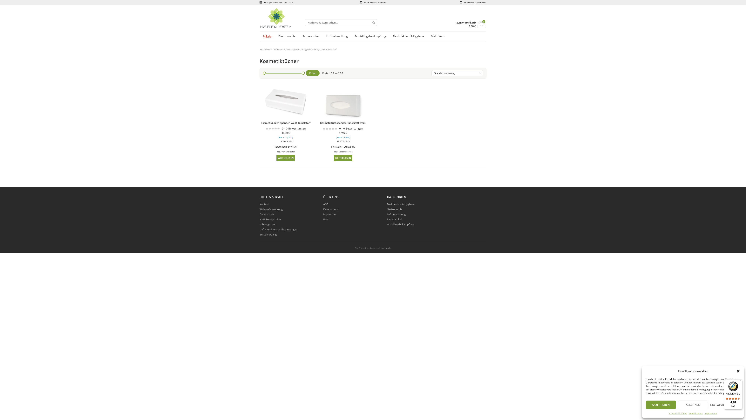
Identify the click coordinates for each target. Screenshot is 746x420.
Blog (325, 219)
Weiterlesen (286, 157)
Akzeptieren (661, 405)
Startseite (265, 49)
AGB (325, 204)
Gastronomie (287, 36)
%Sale (267, 36)
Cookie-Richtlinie (678, 413)
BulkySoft (349, 146)
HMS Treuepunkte (270, 219)
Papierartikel (310, 36)
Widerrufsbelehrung (271, 209)
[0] (481, 27)
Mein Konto (438, 36)
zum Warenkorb (466, 22)
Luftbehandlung (337, 36)
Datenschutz (696, 413)
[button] (738, 371)
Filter (312, 73)
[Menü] (739, 381)
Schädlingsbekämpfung (370, 36)
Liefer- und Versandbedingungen (278, 229)
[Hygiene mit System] (282, 18)
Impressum (711, 413)
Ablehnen (693, 405)
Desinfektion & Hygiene (408, 36)
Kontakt (264, 204)
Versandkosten (288, 151)
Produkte (278, 49)
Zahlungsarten (268, 224)
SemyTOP (291, 146)
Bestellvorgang (268, 234)
